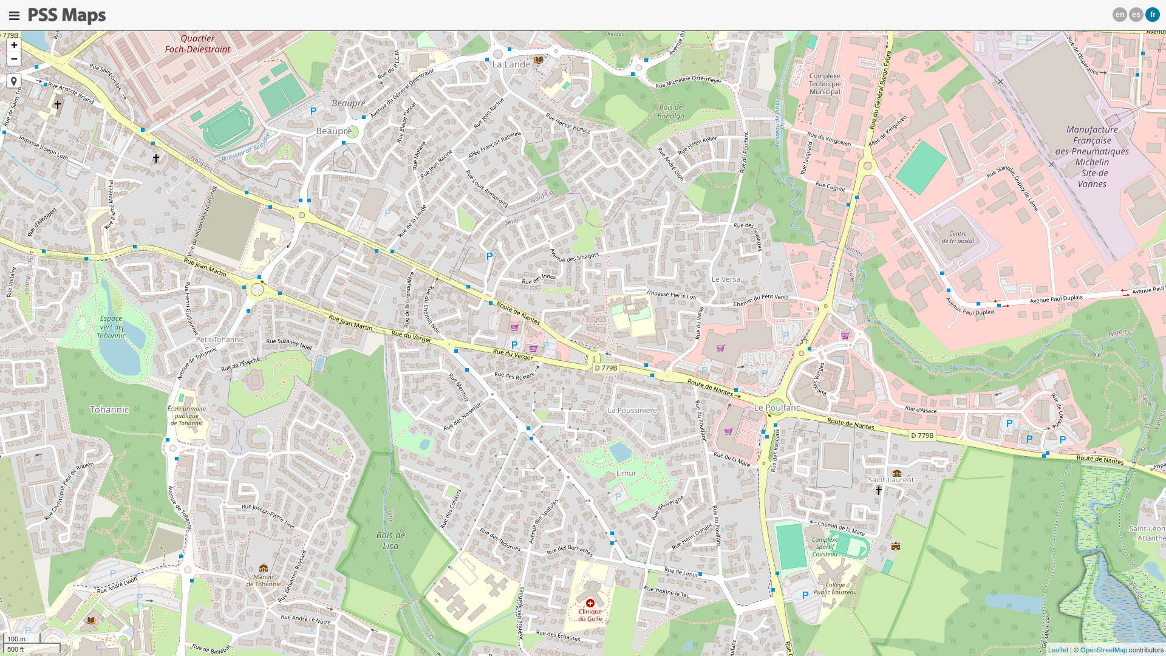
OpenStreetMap (1103, 649)
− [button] (14, 58)
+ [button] (14, 44)
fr (1153, 14)
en (1120, 14)
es (1136, 14)
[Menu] (14, 16)
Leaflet (1058, 649)
